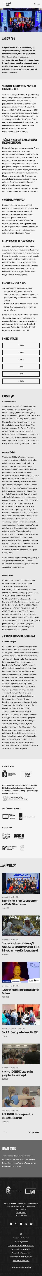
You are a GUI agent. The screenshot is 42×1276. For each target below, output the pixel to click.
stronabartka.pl (26, 1267)
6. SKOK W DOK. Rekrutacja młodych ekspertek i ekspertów (17, 1116)
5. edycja (21, 352)
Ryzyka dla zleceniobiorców (21, 1249)
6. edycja (21, 345)
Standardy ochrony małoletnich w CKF (21, 1245)
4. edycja (21, 359)
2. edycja (21, 374)
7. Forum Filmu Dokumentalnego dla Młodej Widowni (20, 991)
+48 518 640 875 (21, 1215)
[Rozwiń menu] (38, 4)
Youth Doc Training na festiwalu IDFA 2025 (20, 1032)
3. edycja (21, 366)
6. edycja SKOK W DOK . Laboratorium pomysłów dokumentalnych (17, 1073)
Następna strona (34, 1132)
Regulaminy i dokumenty (21, 1260)
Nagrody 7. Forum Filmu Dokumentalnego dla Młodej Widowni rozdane (19, 902)
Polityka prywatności (21, 1242)
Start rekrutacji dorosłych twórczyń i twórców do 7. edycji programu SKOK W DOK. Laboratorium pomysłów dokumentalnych (21, 947)
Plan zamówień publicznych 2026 (21, 1257)
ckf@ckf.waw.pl (21, 1212)
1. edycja (21, 381)
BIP (21, 1234)
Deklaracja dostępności (21, 1238)
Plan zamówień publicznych (21, 1253)
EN (34, 4)
